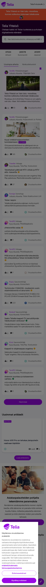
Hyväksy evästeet (19, 580)
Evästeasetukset (19, 573)
